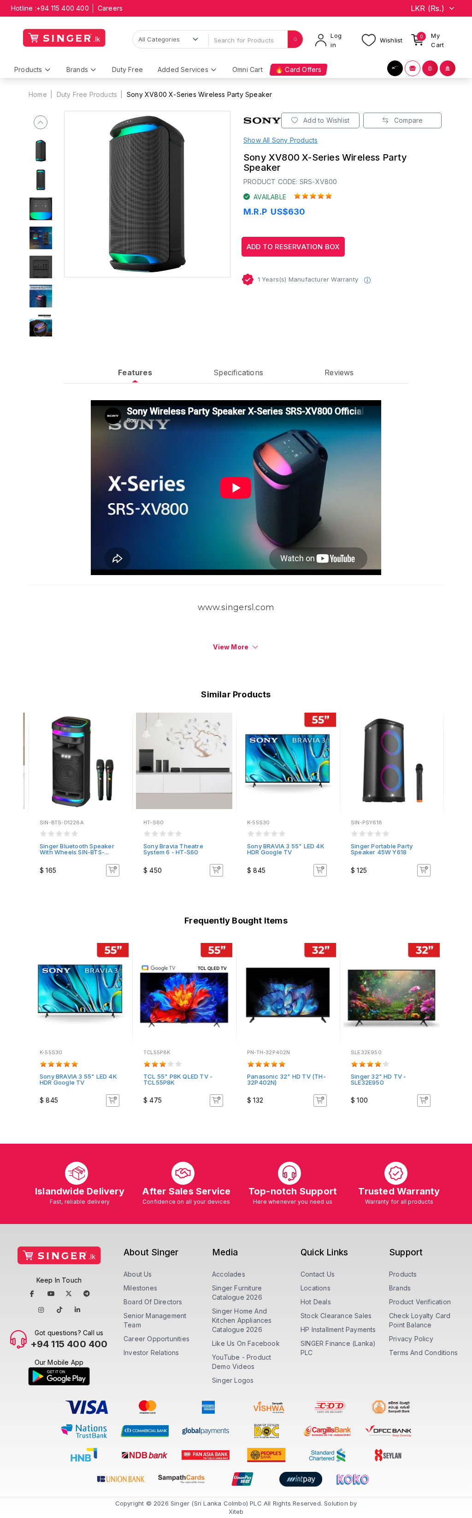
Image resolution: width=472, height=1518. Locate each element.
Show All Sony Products (280, 140)
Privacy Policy (411, 1339)
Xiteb (236, 1511)
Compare (407, 120)
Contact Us (318, 1274)
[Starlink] (395, 68)
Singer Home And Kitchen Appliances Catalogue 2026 (242, 1320)
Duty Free (127, 69)
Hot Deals (316, 1302)
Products (403, 1274)
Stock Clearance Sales (336, 1316)
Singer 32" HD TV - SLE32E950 (379, 1079)
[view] (119, 749)
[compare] (119, 737)
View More (230, 647)
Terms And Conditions (423, 1352)
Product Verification (420, 1302)
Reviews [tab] (339, 372)
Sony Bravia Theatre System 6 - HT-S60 (173, 849)
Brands (400, 1288)
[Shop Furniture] (412, 68)
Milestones (140, 1288)
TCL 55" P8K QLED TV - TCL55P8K (177, 1079)
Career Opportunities (156, 1339)
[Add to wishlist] (119, 725)
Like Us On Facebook (246, 1343)
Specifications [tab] (238, 372)
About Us (138, 1274)
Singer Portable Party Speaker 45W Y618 (382, 849)
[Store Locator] (430, 68)
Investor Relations (151, 1352)
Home (38, 94)
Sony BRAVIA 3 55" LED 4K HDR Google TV (285, 849)
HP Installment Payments (338, 1329)
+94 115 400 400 (62, 8)
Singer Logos (233, 1380)
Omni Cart (247, 69)
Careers (110, 8)
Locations (315, 1288)
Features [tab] (135, 372)
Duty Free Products (87, 94)
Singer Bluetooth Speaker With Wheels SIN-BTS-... (77, 849)
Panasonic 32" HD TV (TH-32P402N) (286, 1079)
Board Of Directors (153, 1302)
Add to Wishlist (325, 120)
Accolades (228, 1274)
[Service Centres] (447, 68)
